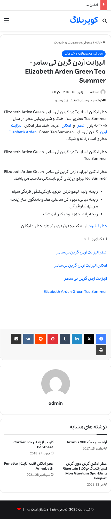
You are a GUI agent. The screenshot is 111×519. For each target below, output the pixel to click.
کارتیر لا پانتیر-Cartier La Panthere (33, 445)
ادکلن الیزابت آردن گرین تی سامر (80, 265)
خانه (98, 42)
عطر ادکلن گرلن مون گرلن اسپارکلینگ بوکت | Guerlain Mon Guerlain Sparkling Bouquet (85, 471)
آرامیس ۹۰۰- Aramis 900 (87, 442)
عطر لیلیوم (98, 226)
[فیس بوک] (101, 339)
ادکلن (66, 125)
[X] (89, 339)
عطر (81, 125)
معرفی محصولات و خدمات (73, 42)
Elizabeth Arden (23, 132)
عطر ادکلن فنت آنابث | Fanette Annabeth (28, 466)
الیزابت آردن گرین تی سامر (85, 279)
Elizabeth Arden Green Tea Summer (75, 292)
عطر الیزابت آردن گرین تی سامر (81, 252)
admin (94, 92)
